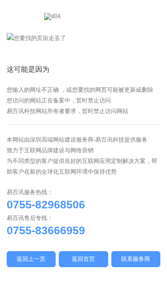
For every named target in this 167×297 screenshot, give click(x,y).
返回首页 (83, 259)
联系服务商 (135, 259)
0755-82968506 (46, 204)
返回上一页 (30, 259)
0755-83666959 (46, 230)
